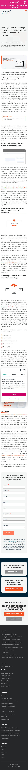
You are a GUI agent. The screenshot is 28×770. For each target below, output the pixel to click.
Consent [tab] (5, 374)
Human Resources (6, 678)
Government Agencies (7, 703)
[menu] (26, 11)
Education (4, 696)
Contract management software (14, 42)
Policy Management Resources (9, 728)
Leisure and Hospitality (7, 711)
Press (2, 754)
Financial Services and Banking (9, 701)
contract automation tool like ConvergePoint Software (14, 189)
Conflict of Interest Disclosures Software (12, 657)
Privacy (3, 757)
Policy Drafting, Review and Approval (12, 637)
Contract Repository (8, 650)
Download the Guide (12, 588)
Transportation (5, 719)
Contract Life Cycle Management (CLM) (13, 647)
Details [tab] (14, 374)
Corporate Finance (6, 681)
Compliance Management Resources (11, 733)
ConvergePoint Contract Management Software (14, 415)
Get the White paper (12, 571)
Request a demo (12, 619)
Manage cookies (13, 398)
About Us (3, 747)
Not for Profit (4, 716)
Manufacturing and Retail (8, 714)
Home (2, 42)
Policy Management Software (9, 634)
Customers (4, 752)
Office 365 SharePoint (7, 666)
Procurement (4, 683)
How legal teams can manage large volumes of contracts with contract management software (13, 46)
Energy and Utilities (6, 698)
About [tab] (23, 374)
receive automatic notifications (9, 263)
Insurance (4, 709)
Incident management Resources (10, 735)
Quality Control (5, 686)
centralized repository (7, 306)
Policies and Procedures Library (11, 639)
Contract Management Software (10, 644)
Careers (3, 749)
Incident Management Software (9, 655)
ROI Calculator (5, 738)
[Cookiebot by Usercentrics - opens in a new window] (20, 370)
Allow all (14, 394)
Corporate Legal (5, 675)
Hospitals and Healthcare (8, 706)
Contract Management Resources (10, 730)
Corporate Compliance (7, 673)
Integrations (6, 652)
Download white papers (12, 613)
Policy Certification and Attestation (12, 642)
